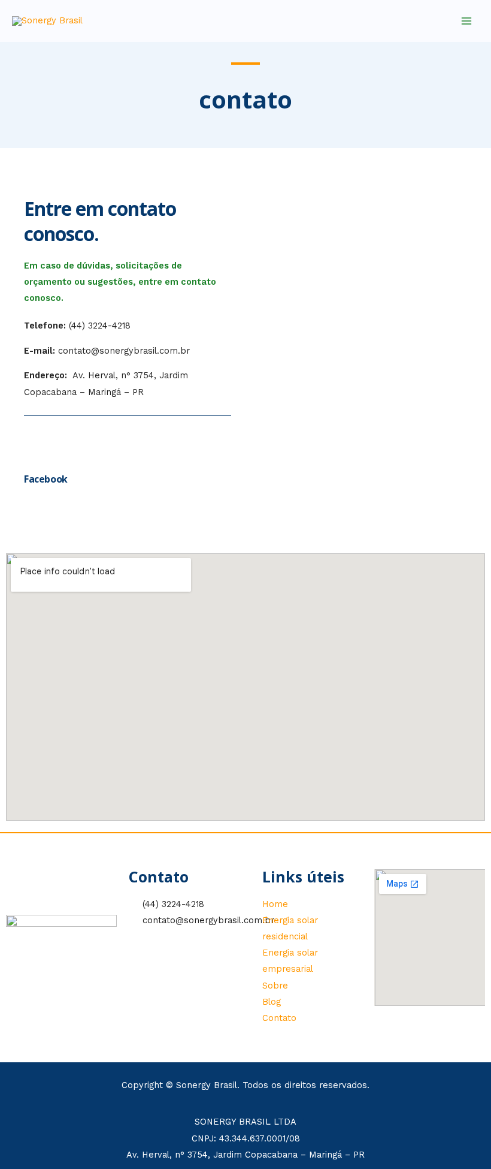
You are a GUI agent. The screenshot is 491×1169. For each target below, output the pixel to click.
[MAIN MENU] (466, 21)
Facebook (46, 479)
